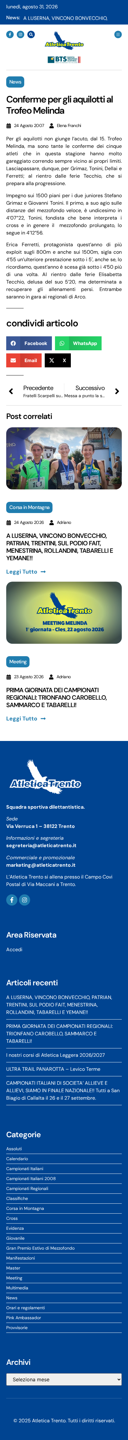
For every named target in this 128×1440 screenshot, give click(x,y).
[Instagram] (20, 34)
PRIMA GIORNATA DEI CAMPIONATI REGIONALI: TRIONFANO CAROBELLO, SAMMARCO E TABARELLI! (56, 697)
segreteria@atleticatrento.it (41, 845)
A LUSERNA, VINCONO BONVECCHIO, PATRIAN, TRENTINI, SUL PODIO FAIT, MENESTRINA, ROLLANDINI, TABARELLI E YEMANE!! (59, 547)
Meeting (17, 661)
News (15, 82)
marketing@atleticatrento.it (40, 865)
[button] (29, 343)
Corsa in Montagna (29, 507)
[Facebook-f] (10, 34)
